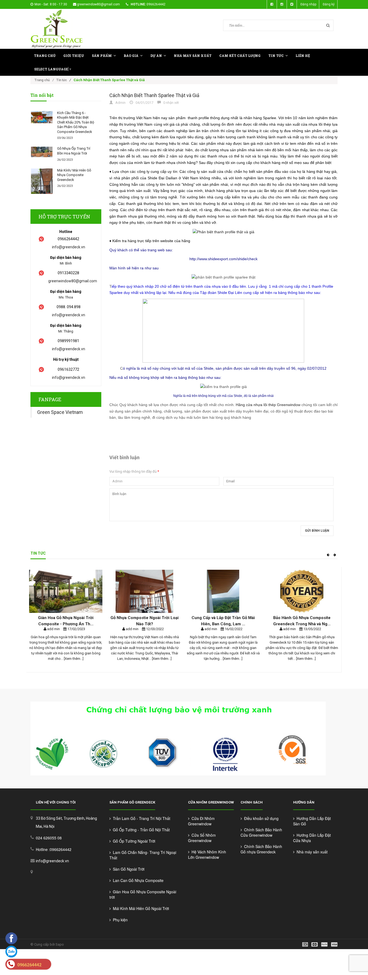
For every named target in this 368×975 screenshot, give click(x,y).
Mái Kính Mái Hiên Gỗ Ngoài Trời (140, 908)
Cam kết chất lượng (240, 55)
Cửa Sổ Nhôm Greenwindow (202, 837)
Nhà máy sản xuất (311, 851)
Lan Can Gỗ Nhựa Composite (137, 880)
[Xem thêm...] (73, 659)
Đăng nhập (308, 4)
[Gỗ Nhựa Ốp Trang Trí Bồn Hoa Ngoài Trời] (41, 152)
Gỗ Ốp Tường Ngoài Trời (133, 841)
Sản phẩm (102, 55)
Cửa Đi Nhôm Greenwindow (201, 821)
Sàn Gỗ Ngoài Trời (127, 869)
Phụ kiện (119, 919)
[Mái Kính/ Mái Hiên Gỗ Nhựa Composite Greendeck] (41, 181)
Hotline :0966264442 (53, 849)
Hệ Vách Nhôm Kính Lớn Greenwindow (207, 854)
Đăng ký (329, 4)
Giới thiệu (73, 55)
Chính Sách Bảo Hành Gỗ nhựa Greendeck (261, 849)
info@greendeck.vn (68, 247)
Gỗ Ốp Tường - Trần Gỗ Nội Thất (140, 829)
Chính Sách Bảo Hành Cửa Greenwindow (261, 832)
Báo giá (131, 55)
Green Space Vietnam (60, 412)
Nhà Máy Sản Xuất (192, 55)
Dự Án (156, 55)
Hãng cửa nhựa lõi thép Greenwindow (268, 405)
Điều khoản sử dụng (260, 818)
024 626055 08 (49, 837)
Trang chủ (44, 55)
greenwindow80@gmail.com (98, 4)
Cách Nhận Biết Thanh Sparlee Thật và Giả (154, 95)
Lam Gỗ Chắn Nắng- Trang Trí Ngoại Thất (142, 855)
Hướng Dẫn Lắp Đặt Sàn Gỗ (312, 821)
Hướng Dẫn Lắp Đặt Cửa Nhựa (312, 837)
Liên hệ (303, 55)
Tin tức (276, 55)
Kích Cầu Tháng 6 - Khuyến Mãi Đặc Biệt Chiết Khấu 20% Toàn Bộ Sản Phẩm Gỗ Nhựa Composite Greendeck (75, 122)
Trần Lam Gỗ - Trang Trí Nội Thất (140, 818)
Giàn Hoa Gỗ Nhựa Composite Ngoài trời (142, 894)
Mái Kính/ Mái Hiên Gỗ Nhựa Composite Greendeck (74, 175)
